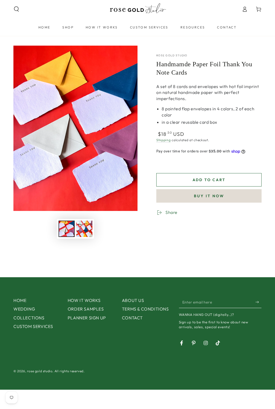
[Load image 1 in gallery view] (67, 229)
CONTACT (132, 317)
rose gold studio (171, 55)
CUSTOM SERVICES (33, 326)
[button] (16, 9)
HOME (19, 300)
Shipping (163, 140)
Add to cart (209, 179)
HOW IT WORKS (84, 300)
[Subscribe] (258, 302)
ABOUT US (133, 300)
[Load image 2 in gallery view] (84, 229)
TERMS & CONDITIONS (145, 309)
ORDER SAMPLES (86, 309)
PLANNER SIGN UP (87, 317)
